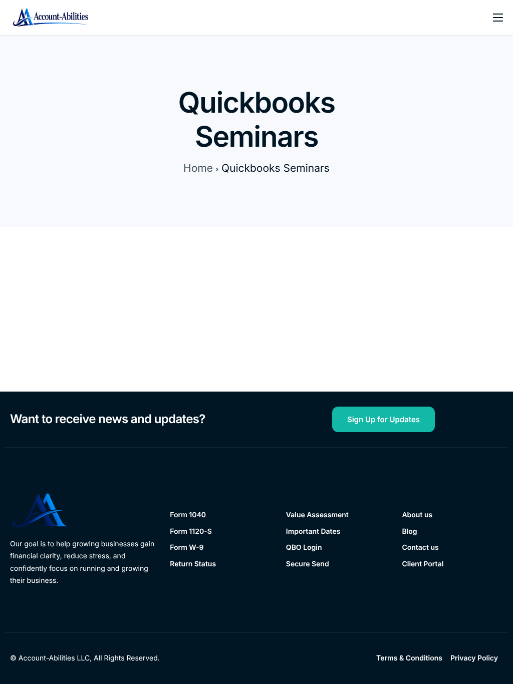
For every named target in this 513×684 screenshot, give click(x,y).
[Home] (50, 17)
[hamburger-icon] (498, 18)
